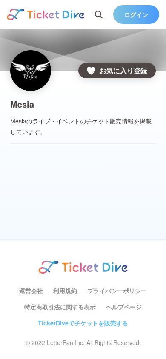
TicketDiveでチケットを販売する (83, 323)
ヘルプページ (124, 307)
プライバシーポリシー (117, 290)
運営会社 (31, 290)
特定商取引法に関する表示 (60, 307)
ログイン (136, 14)
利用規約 (65, 290)
